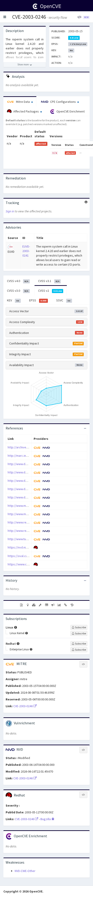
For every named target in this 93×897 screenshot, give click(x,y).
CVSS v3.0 (17, 291)
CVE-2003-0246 (29, 16)
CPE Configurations (63, 102)
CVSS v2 (50, 291)
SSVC (63, 300)
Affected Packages (26, 111)
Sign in (10, 211)
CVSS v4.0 (17, 281)
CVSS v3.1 (48, 281)
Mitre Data (22, 102)
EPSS (37, 300)
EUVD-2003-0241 (26, 250)
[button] (4, 17)
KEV (13, 300)
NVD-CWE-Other (25, 871)
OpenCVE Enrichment (70, 111)
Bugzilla (45, 819)
